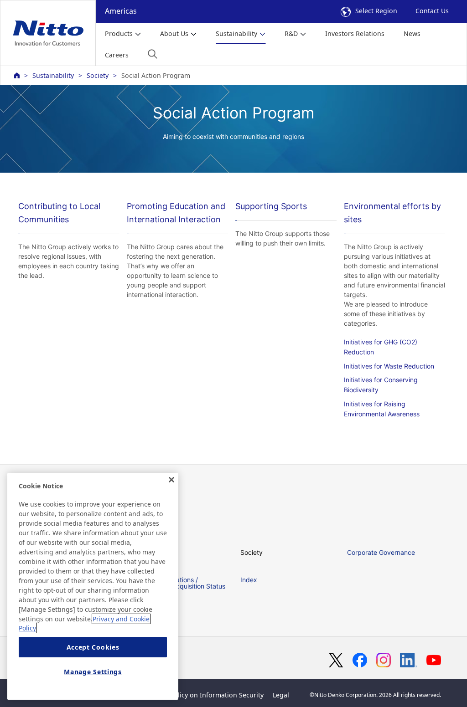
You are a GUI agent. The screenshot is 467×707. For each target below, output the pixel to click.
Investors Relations (354, 33)
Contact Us (432, 10)
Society (98, 75)
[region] (92, 586)
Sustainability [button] (236, 33)
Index (248, 580)
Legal (281, 695)
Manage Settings (93, 671)
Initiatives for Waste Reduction (389, 366)
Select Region (376, 10)
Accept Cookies (93, 647)
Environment (152, 552)
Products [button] (119, 33)
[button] (152, 54)
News (412, 33)
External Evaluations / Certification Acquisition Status (179, 583)
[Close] (171, 480)
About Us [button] (174, 33)
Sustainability (53, 75)
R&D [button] (291, 33)
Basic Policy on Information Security (208, 695)
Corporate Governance (381, 552)
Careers (117, 55)
